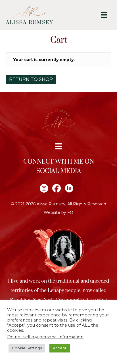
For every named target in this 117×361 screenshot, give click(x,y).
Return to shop (31, 79)
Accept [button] (59, 348)
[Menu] (104, 15)
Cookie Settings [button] (27, 348)
